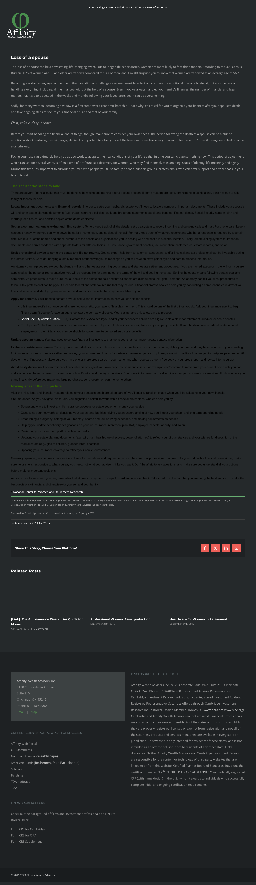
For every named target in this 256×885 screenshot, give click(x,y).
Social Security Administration (40, 319)
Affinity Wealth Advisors (40, 874)
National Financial (34, 755)
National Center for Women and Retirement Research (48, 492)
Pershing (17, 774)
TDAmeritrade (20, 780)
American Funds (45, 761)
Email (20, 711)
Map (34, 711)
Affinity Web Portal (24, 742)
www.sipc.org (233, 709)
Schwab (16, 768)
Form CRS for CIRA (23, 834)
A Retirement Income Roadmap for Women (203, 623)
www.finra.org (213, 709)
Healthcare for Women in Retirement (119, 619)
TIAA (14, 787)
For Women (45, 523)
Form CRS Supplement (26, 840)
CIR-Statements (21, 749)
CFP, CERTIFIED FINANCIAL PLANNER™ (184, 771)
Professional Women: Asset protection (41, 619)
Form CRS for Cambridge (28, 828)
